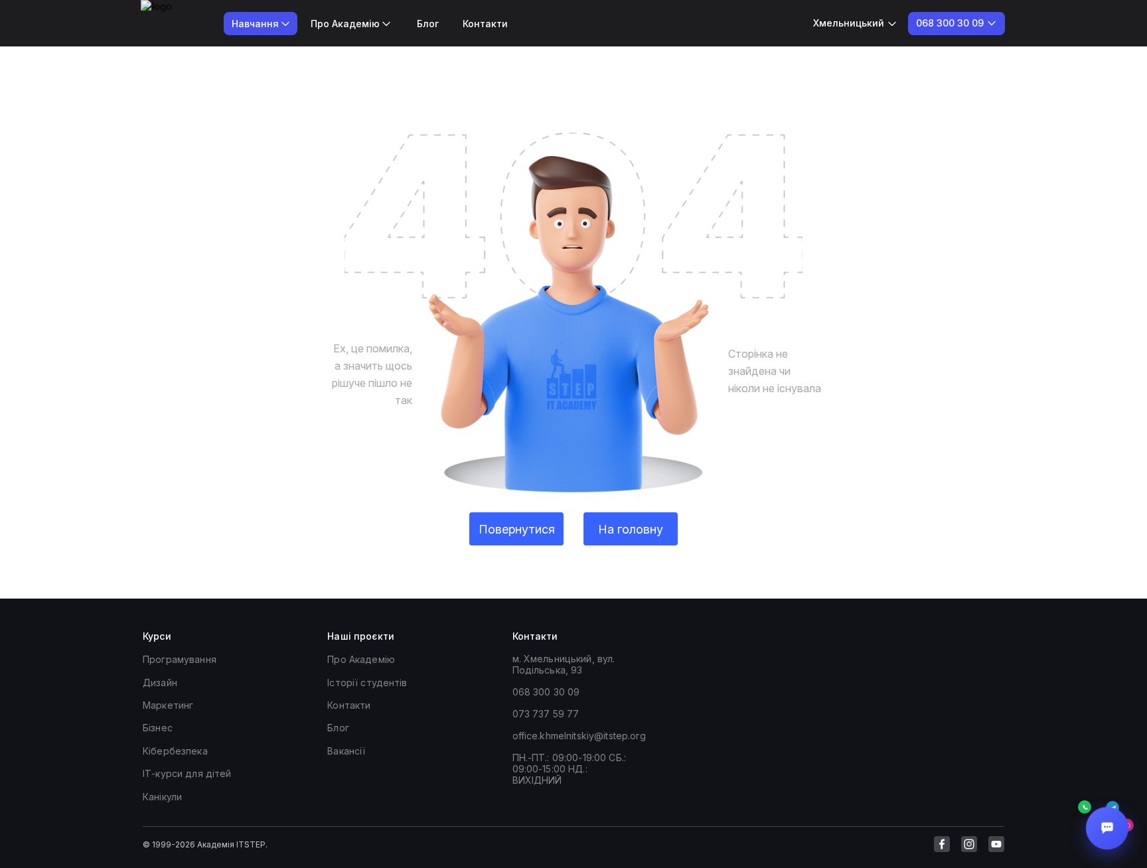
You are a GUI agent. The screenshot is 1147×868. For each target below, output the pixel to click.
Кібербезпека (175, 751)
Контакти (485, 23)
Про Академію (361, 659)
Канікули (162, 796)
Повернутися (517, 529)
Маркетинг (168, 705)
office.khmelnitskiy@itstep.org (579, 735)
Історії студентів (367, 682)
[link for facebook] (942, 844)
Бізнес (158, 727)
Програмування (179, 659)
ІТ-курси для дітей (187, 773)
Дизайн (160, 682)
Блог (428, 23)
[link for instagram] (969, 844)
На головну (630, 529)
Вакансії (346, 751)
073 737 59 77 (545, 713)
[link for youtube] (996, 844)
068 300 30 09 (546, 691)
